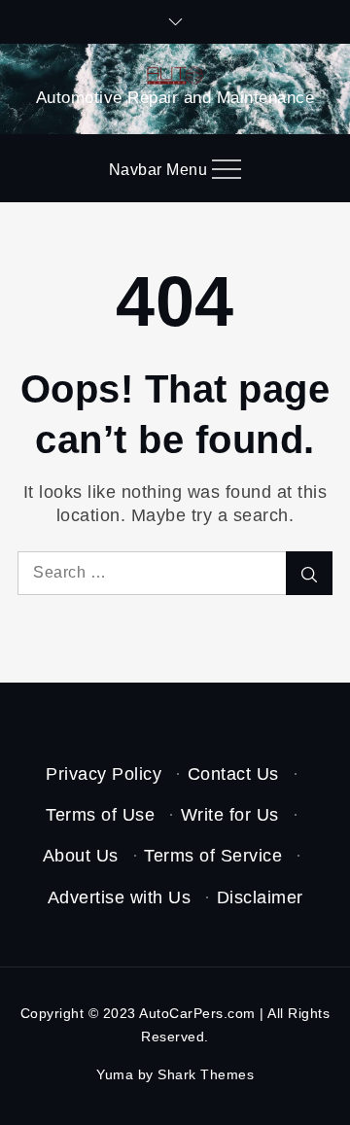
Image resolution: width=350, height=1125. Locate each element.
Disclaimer (260, 897)
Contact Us (233, 774)
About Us (81, 855)
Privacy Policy (103, 774)
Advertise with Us (120, 897)
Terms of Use (100, 815)
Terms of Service (213, 855)
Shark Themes (206, 1074)
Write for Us (230, 815)
